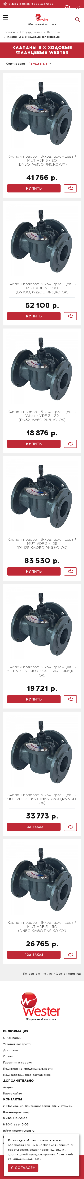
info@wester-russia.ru (18, 1130)
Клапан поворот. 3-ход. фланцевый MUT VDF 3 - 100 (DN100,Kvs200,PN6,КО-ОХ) (42, 288)
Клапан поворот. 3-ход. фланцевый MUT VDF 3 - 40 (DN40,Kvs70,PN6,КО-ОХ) (42, 671)
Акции (8, 1087)
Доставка (10, 1050)
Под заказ (33, 827)
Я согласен (23, 1167)
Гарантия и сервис (17, 1062)
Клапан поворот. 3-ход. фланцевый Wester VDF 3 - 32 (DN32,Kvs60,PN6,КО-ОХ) (42, 416)
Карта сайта (12, 1093)
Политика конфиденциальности (28, 1068)
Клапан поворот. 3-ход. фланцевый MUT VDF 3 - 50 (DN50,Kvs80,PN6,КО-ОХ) (42, 927)
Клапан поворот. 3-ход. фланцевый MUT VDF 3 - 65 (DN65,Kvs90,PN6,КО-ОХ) (42, 799)
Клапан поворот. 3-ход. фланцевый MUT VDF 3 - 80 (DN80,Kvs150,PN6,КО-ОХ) (42, 161)
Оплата (8, 1056)
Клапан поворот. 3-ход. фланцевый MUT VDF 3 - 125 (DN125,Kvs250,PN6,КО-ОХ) (42, 544)
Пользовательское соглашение (27, 1075)
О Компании (12, 1038)
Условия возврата (17, 1044)
